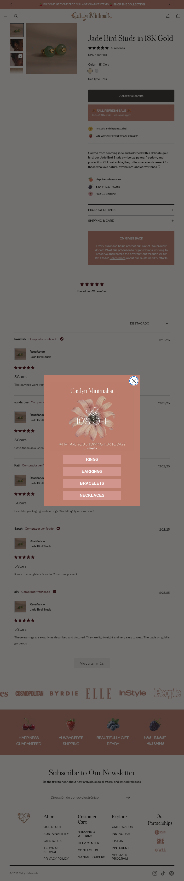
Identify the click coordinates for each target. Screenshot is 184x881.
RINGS (92, 459)
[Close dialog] (134, 381)
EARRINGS (92, 471)
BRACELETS (92, 483)
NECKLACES (92, 495)
